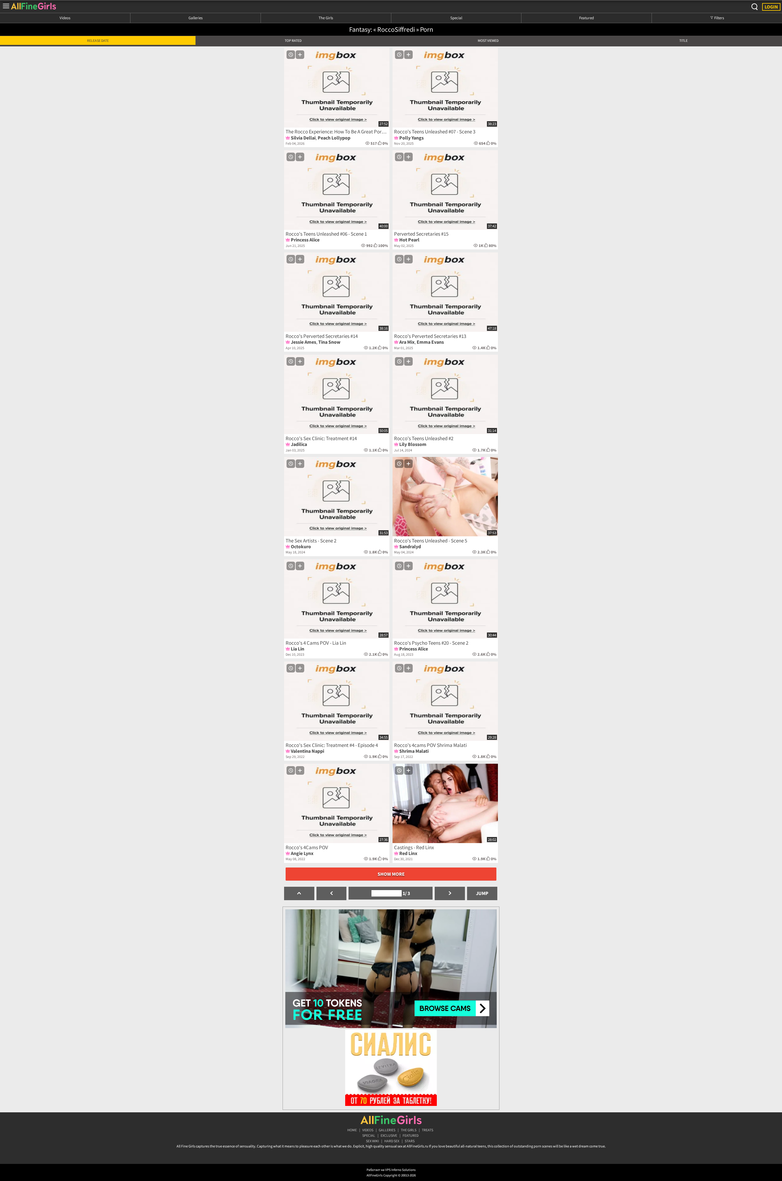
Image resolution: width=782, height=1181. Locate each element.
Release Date (98, 40)
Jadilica (299, 444)
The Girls (326, 17)
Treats (427, 1130)
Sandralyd (410, 546)
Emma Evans (430, 342)
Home (352, 1130)
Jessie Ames (303, 342)
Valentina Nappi (307, 751)
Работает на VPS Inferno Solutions (391, 1170)
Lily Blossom (412, 444)
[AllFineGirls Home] (391, 1119)
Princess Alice (305, 240)
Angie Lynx (302, 853)
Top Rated (293, 40)
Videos (65, 17)
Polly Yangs (411, 138)
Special (456, 17)
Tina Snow (329, 342)
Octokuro (301, 546)
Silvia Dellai (303, 138)
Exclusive (389, 1135)
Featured (586, 17)
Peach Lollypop (334, 138)
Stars (410, 1141)
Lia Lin (297, 649)
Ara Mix (407, 342)
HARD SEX (391, 1141)
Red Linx (408, 853)
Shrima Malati (414, 751)
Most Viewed (488, 40)
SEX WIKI (372, 1141)
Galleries (195, 17)
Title (683, 40)
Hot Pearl (409, 240)
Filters (718, 17)
